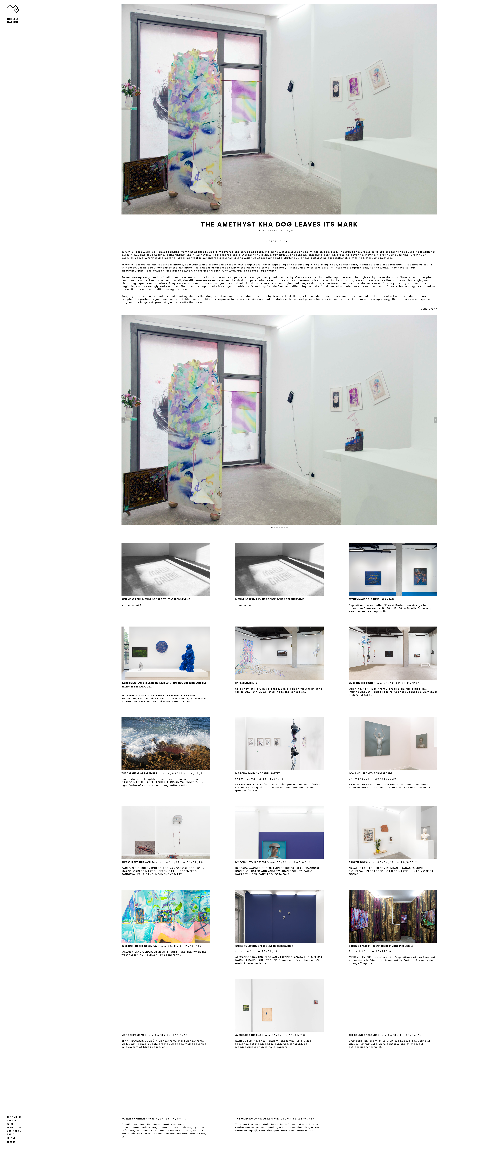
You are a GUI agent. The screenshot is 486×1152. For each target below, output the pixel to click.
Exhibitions (14, 1127)
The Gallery (14, 1117)
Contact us (14, 1131)
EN (14, 1138)
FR (8, 1138)
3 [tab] (277, 527)
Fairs (10, 1124)
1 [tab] (272, 527)
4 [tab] (279, 527)
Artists (12, 1120)
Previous (123, 420)
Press (10, 1134)
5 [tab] (282, 527)
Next (435, 420)
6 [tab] (284, 527)
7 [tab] (287, 527)
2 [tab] (274, 527)
